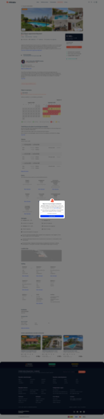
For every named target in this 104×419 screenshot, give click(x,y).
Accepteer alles (52, 216)
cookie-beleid (56, 208)
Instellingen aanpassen (52, 213)
